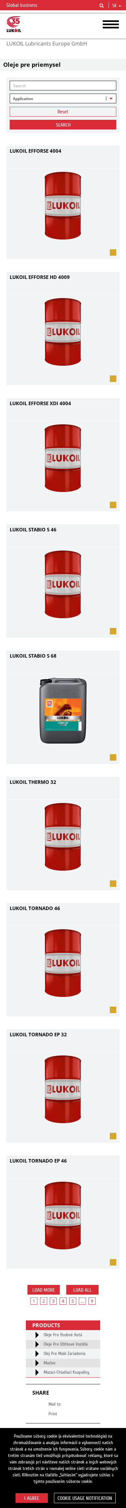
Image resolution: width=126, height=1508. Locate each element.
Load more (43, 1290)
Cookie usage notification (85, 1498)
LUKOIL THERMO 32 (33, 782)
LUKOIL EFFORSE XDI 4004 (40, 403)
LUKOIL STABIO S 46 (33, 529)
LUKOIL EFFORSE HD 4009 (40, 277)
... (82, 1301)
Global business (22, 5)
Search (63, 125)
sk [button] (115, 5)
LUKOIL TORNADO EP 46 (38, 1160)
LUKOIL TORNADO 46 (35, 908)
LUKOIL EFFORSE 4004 (35, 151)
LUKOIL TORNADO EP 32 (38, 1034)
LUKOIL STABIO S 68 (33, 655)
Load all (82, 1290)
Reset (63, 112)
